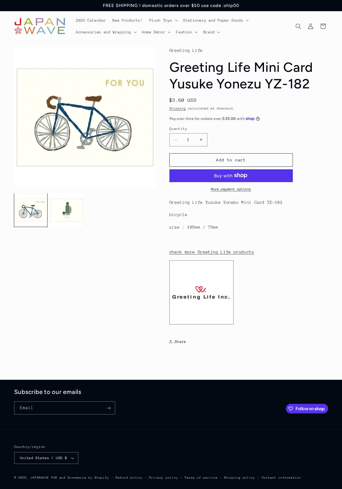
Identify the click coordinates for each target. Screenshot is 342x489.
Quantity (178, 129)
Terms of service (201, 477)
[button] (163, 20)
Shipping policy (239, 477)
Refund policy (129, 477)
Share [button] (180, 341)
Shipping (177, 108)
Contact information (281, 477)
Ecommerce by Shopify (88, 477)
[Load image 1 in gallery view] (30, 209)
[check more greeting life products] (201, 324)
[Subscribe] (108, 407)
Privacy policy (163, 477)
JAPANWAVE (39, 477)
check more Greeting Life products (211, 251)
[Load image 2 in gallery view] (66, 209)
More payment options (231, 189)
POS (54, 477)
